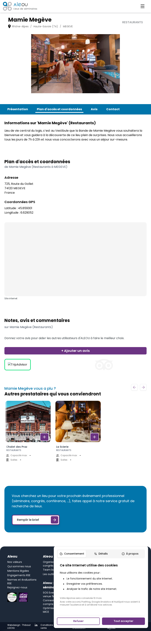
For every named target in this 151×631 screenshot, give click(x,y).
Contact (113, 109)
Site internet (10, 298)
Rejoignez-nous (17, 587)
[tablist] (101, 553)
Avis (94, 109)
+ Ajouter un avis (75, 350)
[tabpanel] (101, 584)
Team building (52, 570)
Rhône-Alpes (20, 26)
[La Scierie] (78, 434)
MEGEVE (68, 26)
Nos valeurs (14, 562)
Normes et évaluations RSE (21, 581)
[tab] (72, 554)
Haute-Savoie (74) (46, 26)
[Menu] (142, 6)
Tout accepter (123, 621)
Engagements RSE (18, 575)
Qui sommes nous (19, 566)
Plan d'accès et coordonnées (59, 109)
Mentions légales (18, 571)
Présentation (17, 109)
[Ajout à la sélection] (44, 437)
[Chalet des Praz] (28, 434)
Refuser (78, 621)
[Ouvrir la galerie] (75, 63)
